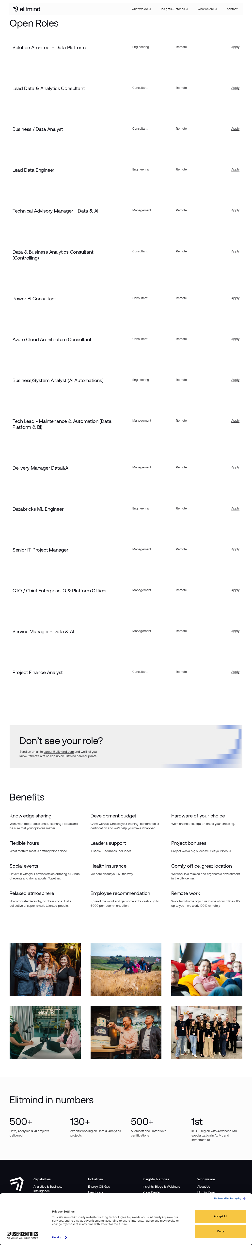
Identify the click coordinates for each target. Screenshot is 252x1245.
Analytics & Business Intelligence (47, 1189)
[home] (26, 9)
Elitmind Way (206, 1192)
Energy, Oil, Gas (99, 1186)
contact (232, 9)
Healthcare (95, 1192)
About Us (203, 1186)
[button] (142, 9)
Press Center (151, 1192)
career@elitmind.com (59, 751)
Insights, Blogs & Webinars (161, 1186)
